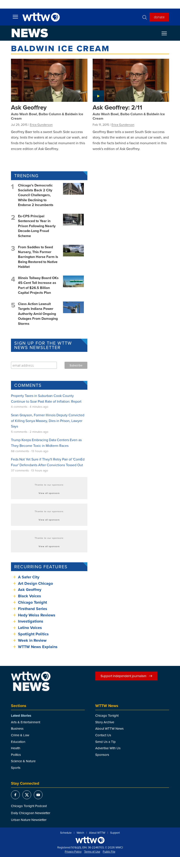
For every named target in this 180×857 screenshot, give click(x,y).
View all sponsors (49, 493)
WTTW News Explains (38, 647)
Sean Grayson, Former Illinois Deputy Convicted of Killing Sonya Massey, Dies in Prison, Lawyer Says (47, 421)
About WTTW (97, 833)
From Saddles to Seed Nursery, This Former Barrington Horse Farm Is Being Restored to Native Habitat (38, 257)
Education (18, 741)
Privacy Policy (73, 851)
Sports (15, 767)
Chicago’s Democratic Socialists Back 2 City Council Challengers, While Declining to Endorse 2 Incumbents (35, 195)
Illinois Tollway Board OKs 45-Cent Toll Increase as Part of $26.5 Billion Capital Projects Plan (38, 285)
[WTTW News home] (30, 33)
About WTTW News (109, 728)
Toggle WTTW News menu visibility (166, 33)
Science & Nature (23, 761)
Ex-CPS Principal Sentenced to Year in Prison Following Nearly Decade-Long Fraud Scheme (37, 226)
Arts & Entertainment (25, 722)
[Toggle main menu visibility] (15, 16)
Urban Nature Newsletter (29, 819)
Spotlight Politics (33, 634)
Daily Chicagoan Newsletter (30, 813)
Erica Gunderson (41, 124)
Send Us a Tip (105, 741)
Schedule (66, 833)
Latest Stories (21, 715)
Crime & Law (20, 735)
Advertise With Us (108, 748)
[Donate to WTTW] (90, 840)
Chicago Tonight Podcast (29, 806)
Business (17, 728)
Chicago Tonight (32, 602)
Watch (80, 833)
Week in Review (32, 640)
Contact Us (103, 735)
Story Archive (104, 722)
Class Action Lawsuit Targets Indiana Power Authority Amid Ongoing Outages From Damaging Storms (38, 313)
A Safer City (28, 577)
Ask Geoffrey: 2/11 (117, 107)
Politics (16, 754)
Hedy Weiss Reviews (36, 615)
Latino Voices (30, 627)
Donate (159, 17)
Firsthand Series (32, 609)
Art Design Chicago (35, 583)
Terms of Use (92, 851)
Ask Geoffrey (29, 107)
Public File (109, 851)
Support (115, 833)
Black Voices (29, 596)
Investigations (30, 621)
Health (15, 748)
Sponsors (102, 754)
